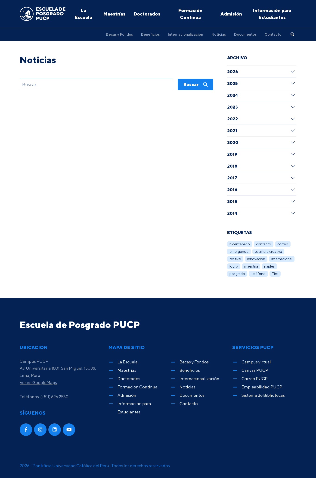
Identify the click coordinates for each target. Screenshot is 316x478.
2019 (232, 154)
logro (233, 266)
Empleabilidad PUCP (262, 386)
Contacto (273, 34)
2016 (232, 189)
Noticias (218, 34)
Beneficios (150, 34)
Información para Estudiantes (272, 13)
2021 (232, 130)
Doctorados (146, 14)
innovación (256, 259)
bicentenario (239, 244)
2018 (232, 166)
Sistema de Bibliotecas (263, 395)
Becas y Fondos (119, 34)
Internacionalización (185, 34)
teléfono (258, 274)
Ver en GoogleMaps (38, 382)
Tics (275, 274)
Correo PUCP (255, 378)
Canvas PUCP (255, 370)
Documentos (245, 34)
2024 (232, 95)
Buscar (191, 84)
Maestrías (114, 14)
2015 (232, 201)
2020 (232, 142)
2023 (232, 106)
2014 (232, 213)
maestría (251, 266)
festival (235, 259)
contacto (263, 244)
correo (282, 244)
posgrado (237, 274)
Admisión (231, 14)
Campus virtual (256, 361)
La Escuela (83, 13)
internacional (281, 259)
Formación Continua (190, 13)
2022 (232, 118)
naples (269, 266)
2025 (232, 83)
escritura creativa (268, 251)
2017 (232, 177)
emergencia (238, 251)
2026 (232, 71)
